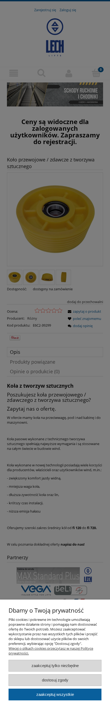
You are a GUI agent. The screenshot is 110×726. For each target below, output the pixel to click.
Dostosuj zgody (55, 680)
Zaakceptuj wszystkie (55, 694)
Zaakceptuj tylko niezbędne (55, 665)
